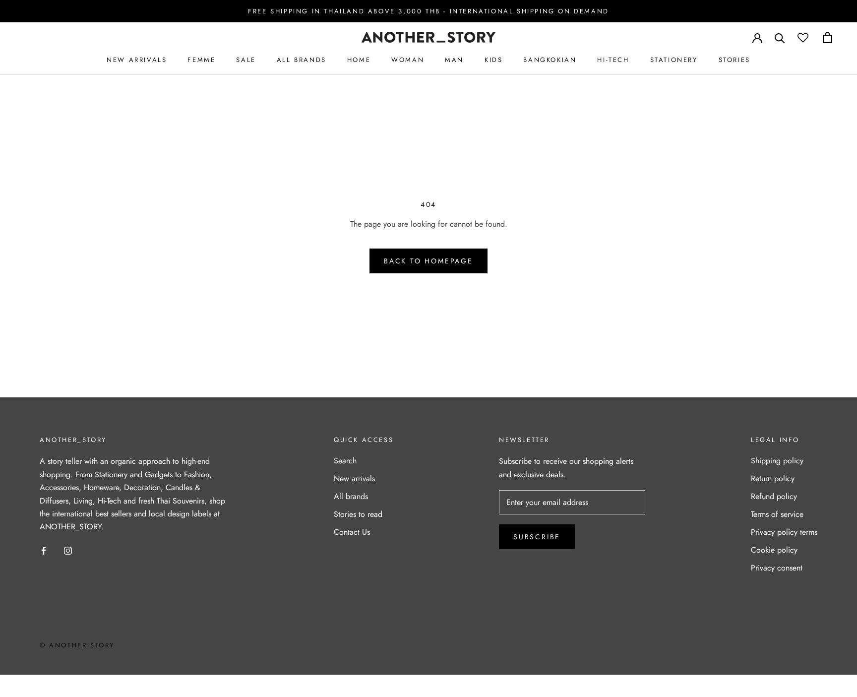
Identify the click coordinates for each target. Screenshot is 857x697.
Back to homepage (428, 261)
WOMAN (407, 59)
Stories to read (358, 514)
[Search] (780, 37)
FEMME (201, 59)
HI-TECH (613, 59)
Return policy (773, 478)
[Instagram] (68, 550)
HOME (358, 59)
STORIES (734, 59)
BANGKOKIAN (549, 59)
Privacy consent (776, 567)
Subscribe (536, 537)
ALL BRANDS (301, 59)
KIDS (493, 59)
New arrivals (354, 478)
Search (345, 460)
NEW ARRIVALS (137, 59)
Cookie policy (774, 550)
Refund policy (774, 496)
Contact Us (352, 532)
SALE (245, 59)
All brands (351, 496)
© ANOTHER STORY (77, 645)
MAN (454, 59)
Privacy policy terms (784, 532)
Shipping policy (777, 460)
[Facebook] (44, 550)
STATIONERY (674, 59)
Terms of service (777, 514)
